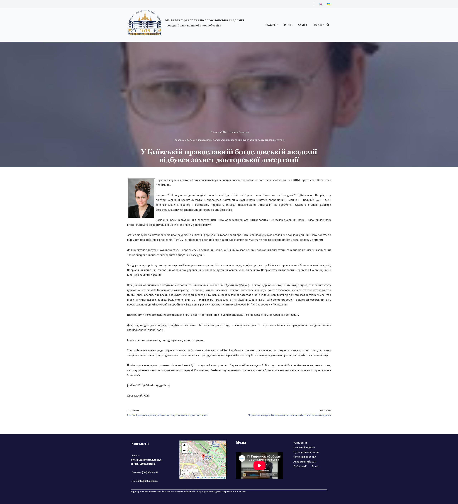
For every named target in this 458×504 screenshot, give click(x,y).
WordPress (158, 499)
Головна (178, 139)
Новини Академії (239, 132)
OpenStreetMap (217, 477)
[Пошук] (328, 24)
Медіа (241, 442)
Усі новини (300, 442)
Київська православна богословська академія (161, 491)
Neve (130, 499)
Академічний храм (304, 461)
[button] (277, 24)
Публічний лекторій (306, 452)
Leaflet (202, 477)
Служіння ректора (304, 457)
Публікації (300, 466)
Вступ (315, 466)
